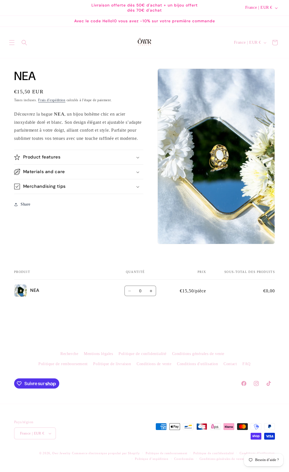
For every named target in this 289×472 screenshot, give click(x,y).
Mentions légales (98, 354)
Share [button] (25, 204)
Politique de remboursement (63, 364)
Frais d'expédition (51, 100)
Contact (230, 364)
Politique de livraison (112, 364)
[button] (12, 42)
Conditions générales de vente (198, 354)
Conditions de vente (154, 364)
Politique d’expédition (151, 458)
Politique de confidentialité (143, 354)
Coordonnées (184, 458)
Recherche (69, 354)
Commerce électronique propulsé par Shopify (106, 453)
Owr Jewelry (61, 453)
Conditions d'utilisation (197, 364)
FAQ (246, 364)
